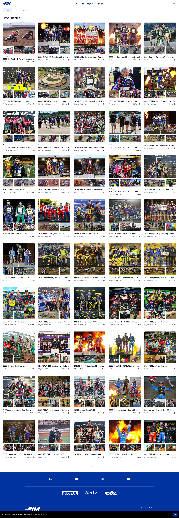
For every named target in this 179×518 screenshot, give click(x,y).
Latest (16, 10)
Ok (175, 515)
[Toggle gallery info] (33, 61)
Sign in (90, 3)
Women (5, 145)
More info (45, 515)
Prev (82, 467)
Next (97, 467)
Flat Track (5, 57)
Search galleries (25, 10)
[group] (19, 44)
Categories (7, 10)
